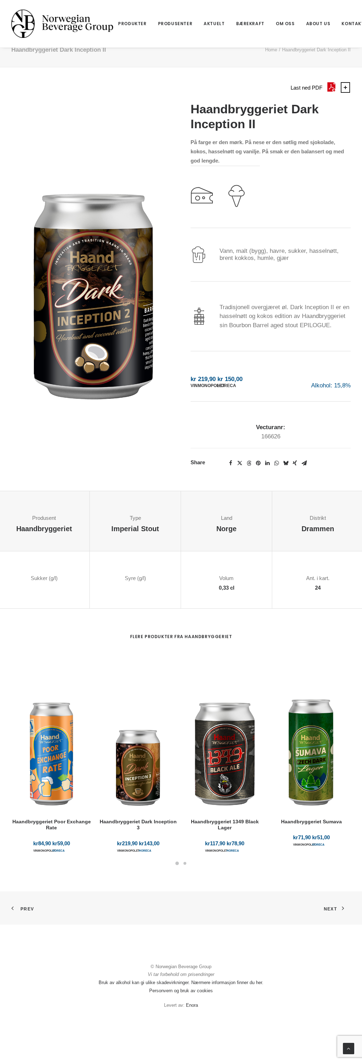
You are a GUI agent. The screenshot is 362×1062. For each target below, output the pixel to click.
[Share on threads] (249, 463)
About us (318, 24)
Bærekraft (250, 24)
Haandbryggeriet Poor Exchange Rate (51, 824)
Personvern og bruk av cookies (181, 990)
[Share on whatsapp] (276, 463)
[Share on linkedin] (267, 463)
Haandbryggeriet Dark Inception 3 (138, 824)
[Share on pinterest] (258, 463)
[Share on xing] (295, 463)
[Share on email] (304, 463)
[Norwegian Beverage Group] (62, 24)
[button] (91, 253)
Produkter (132, 24)
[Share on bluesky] (285, 463)
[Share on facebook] (230, 463)
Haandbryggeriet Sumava (311, 821)
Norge (226, 529)
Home (271, 49)
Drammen (318, 529)
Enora (192, 1005)
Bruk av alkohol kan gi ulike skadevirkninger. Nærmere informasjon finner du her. (181, 982)
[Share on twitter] (239, 463)
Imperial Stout (135, 529)
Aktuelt (214, 24)
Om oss (285, 24)
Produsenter (175, 24)
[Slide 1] (177, 863)
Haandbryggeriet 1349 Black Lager (225, 824)
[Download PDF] (331, 91)
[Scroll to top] (348, 1048)
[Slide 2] (185, 863)
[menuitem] (132, 23)
